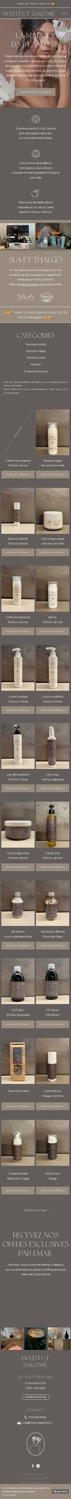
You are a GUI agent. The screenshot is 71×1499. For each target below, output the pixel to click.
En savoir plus (9, 1495)
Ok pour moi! (60, 1491)
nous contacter (29, 284)
